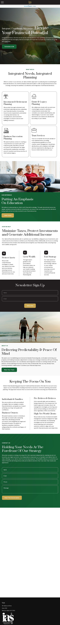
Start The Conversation (12, 498)
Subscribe (30, 306)
